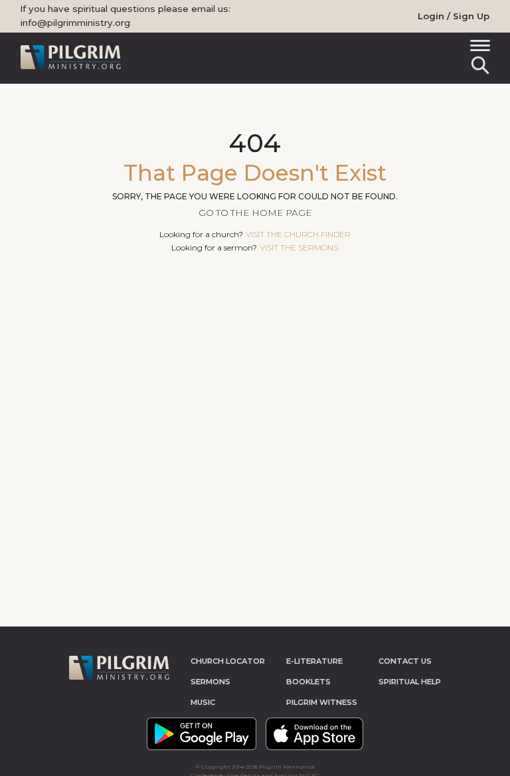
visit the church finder (298, 234)
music (203, 702)
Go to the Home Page (255, 212)
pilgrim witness (321, 702)
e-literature (314, 661)
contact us (405, 661)
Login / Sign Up (453, 16)
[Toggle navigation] (477, 47)
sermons (210, 681)
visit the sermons (299, 247)
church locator (228, 661)
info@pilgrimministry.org (75, 22)
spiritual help (410, 681)
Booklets (308, 681)
